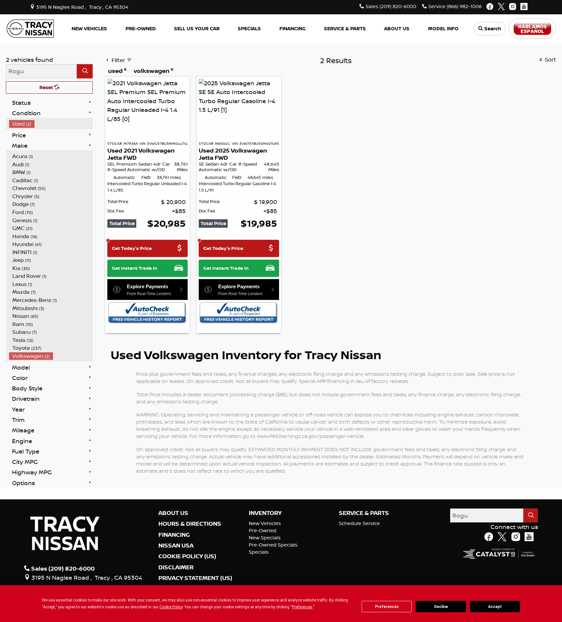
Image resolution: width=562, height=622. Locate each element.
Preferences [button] (302, 607)
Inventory (265, 513)
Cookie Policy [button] (170, 607)
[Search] (85, 71)
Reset (46, 87)
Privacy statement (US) (195, 578)
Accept (495, 606)
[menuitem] (51, 124)
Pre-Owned (262, 530)
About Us (173, 513)
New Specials (265, 537)
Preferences (387, 606)
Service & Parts (364, 513)
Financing (174, 535)
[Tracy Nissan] (30, 28)
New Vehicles (265, 523)
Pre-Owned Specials (273, 544)
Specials (259, 551)
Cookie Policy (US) (187, 556)
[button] (89, 29)
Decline (441, 606)
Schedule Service (359, 523)
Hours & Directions (189, 524)
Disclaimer (176, 567)
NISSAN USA (176, 545)
